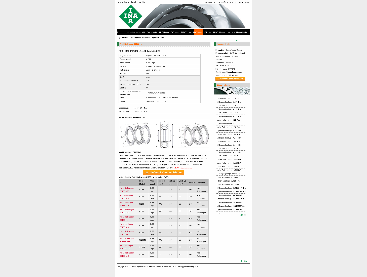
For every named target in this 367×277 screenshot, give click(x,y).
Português (222, 2)
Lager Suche (242, 32)
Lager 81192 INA (140, 111)
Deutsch (245, 2)
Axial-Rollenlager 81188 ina (153, 38)
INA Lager (198, 32)
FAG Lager (175, 32)
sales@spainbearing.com (232, 72)
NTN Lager (164, 32)
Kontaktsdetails (152, 32)
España (230, 2)
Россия (238, 2)
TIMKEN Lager (186, 32)
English (205, 2)
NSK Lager (208, 32)
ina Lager (135, 38)
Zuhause (120, 32)
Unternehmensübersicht (135, 32)
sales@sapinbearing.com (156, 101)
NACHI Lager (219, 32)
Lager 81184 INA (140, 108)
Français (212, 2)
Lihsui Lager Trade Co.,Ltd (141, 267)
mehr (244, 215)
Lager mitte (231, 32)
